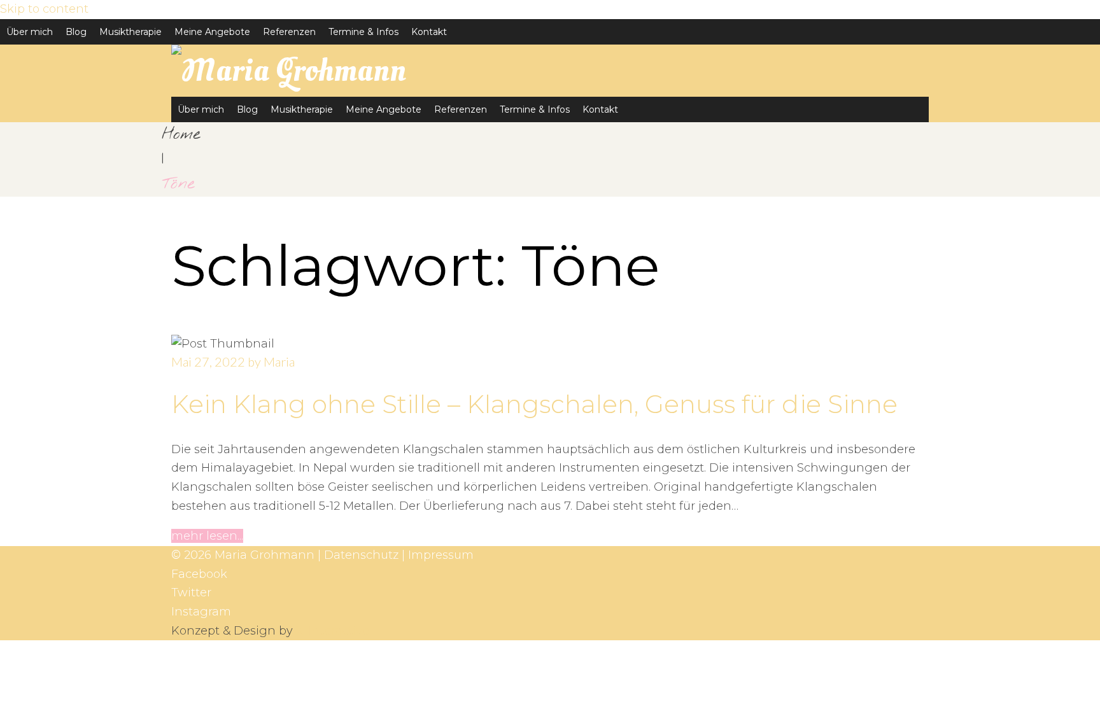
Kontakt (429, 32)
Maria (279, 361)
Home (181, 134)
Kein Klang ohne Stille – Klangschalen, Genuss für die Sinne (534, 404)
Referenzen (289, 32)
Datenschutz (361, 555)
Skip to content (44, 9)
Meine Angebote (212, 32)
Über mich (29, 32)
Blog (76, 32)
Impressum (441, 555)
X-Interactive (332, 631)
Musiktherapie (130, 32)
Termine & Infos (363, 32)
